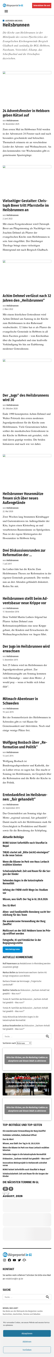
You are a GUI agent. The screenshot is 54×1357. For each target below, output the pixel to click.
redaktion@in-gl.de (14, 1279)
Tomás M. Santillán (11, 999)
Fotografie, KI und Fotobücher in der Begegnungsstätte (22, 941)
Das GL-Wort (9, 905)
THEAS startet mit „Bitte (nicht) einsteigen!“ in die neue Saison (26, 854)
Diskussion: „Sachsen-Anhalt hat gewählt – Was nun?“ (27, 1158)
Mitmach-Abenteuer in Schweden (20, 701)
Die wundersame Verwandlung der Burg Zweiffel (24, 923)
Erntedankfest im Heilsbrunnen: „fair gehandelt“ (25, 797)
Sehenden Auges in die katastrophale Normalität (23, 882)
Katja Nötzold (9, 1017)
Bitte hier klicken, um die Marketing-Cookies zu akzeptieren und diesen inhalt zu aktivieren (27, 1059)
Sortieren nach (9, 1043)
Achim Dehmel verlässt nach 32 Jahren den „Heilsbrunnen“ (27, 298)
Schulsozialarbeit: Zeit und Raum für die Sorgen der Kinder (27, 873)
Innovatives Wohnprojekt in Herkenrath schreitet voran (25, 1164)
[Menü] (6, 11)
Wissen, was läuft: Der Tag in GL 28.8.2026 (25, 899)
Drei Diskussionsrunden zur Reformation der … (24, 552)
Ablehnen (27, 1341)
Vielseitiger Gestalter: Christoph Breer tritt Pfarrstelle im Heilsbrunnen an (26, 205)
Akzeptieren (27, 1333)
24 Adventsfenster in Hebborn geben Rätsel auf (26, 113)
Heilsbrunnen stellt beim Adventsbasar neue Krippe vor (25, 600)
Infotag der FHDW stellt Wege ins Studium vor (25, 891)
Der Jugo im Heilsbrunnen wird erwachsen (26, 648)
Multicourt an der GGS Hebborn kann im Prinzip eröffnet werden (27, 932)
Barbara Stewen (10, 981)
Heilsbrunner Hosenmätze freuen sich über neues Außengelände (23, 498)
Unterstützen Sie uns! (41, 5)
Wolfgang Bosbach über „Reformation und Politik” (25, 744)
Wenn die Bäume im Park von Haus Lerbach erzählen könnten (26, 863)
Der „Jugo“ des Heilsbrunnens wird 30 (26, 397)
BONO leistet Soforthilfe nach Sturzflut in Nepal (25, 844)
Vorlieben (27, 1350)
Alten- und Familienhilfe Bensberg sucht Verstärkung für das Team (27, 913)
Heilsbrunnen (12, 120)
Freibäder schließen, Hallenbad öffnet (20, 1135)
